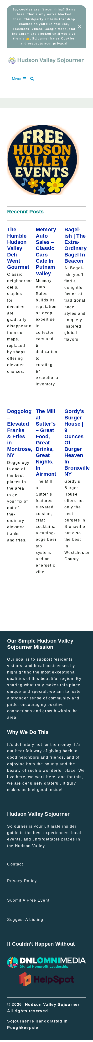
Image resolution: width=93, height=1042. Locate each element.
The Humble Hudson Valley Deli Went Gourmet (18, 248)
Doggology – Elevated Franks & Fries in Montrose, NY (20, 433)
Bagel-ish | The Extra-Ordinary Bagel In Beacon (75, 245)
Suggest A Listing (25, 920)
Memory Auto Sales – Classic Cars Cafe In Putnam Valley (46, 251)
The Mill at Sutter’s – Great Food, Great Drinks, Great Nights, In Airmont (46, 442)
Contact (15, 864)
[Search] (34, 79)
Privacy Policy (22, 881)
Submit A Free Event (28, 900)
